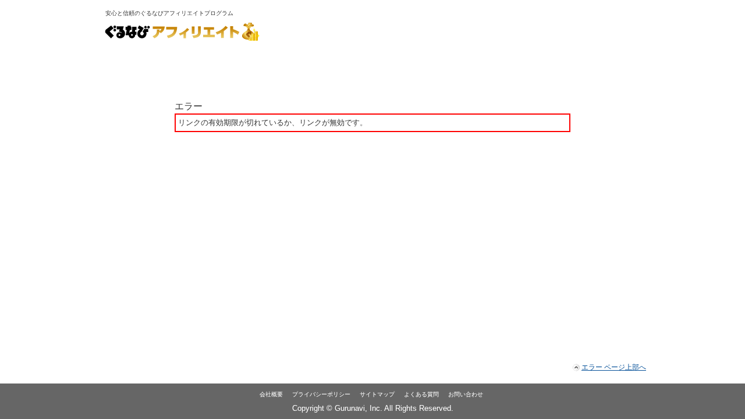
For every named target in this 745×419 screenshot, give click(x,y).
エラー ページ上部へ (613, 367)
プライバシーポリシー (321, 394)
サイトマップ (377, 394)
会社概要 (271, 394)
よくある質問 (421, 394)
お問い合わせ (465, 394)
